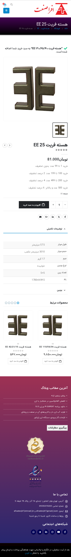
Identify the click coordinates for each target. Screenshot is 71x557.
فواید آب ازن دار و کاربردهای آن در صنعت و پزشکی (43, 412)
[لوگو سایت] (50, 9)
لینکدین (52, 216)
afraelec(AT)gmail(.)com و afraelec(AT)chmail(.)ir (36, 511)
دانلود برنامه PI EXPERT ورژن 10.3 (50, 406)
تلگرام (39, 531)
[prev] (9, 145)
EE (62, 193)
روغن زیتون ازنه (58, 395)
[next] (4, 145)
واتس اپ (33, 531)
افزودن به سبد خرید (32, 204)
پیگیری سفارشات (57, 428)
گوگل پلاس (46, 216)
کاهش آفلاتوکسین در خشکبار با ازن (49, 401)
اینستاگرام (52, 531)
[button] (11, 4)
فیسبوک (65, 216)
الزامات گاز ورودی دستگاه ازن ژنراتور (49, 417)
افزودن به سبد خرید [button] (51, 361)
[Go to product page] (53, 325)
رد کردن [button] (28, 553)
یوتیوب (58, 531)
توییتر (59, 216)
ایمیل (40, 216)
